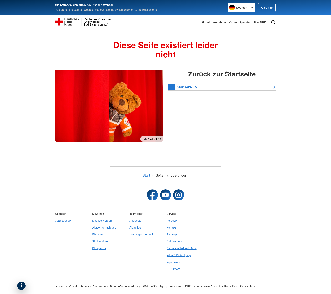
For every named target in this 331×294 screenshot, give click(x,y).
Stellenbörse (100, 241)
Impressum (173, 262)
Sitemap (172, 234)
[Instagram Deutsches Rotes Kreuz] (178, 194)
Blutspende (99, 248)
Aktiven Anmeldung (104, 227)
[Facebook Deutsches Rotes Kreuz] (152, 194)
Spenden (245, 22)
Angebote (219, 22)
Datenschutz (174, 241)
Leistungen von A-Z (141, 234)
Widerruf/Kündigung (179, 255)
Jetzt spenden (63, 221)
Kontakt (171, 227)
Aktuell (205, 22)
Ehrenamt (98, 234)
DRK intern (173, 269)
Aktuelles (135, 227)
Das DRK (260, 22)
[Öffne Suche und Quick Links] (273, 22)
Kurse (233, 22)
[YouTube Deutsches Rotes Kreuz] (165, 194)
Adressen (172, 221)
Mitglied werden (102, 221)
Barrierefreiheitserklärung (182, 248)
